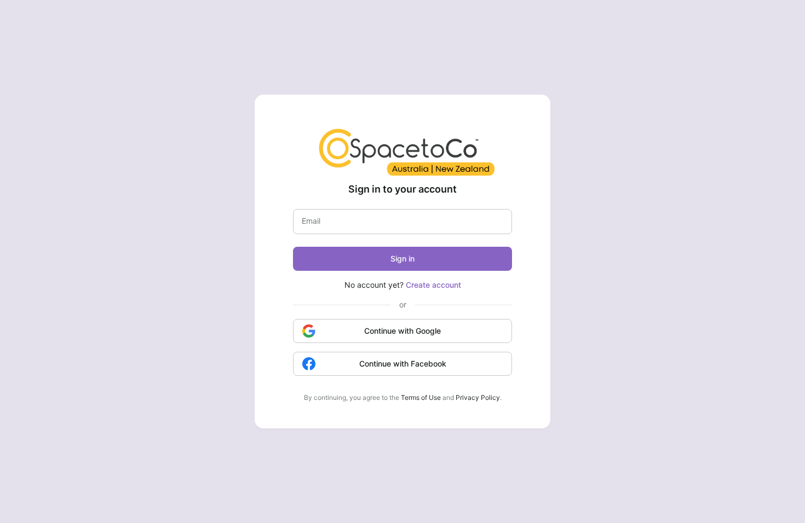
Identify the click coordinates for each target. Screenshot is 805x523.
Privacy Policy (478, 397)
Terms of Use (421, 397)
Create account (433, 284)
